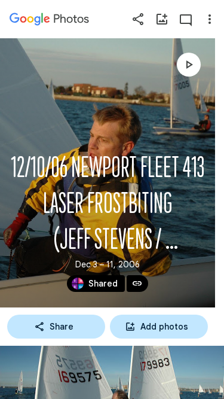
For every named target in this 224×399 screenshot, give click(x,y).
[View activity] (186, 19)
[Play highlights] (188, 64)
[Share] (138, 19)
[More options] (210, 19)
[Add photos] (162, 19)
